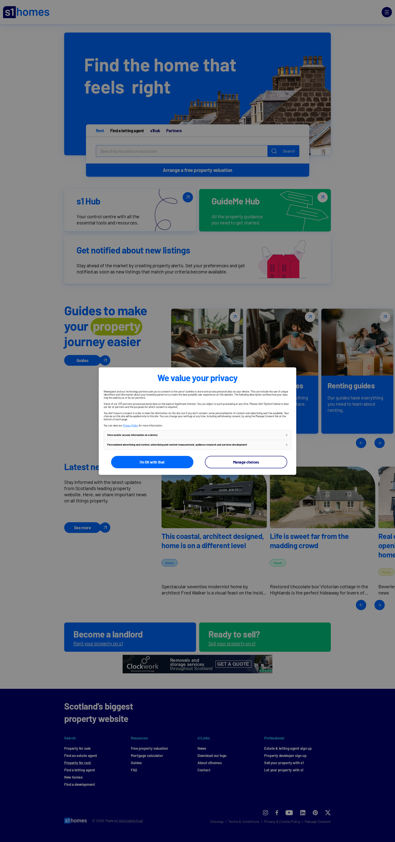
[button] (197, 435)
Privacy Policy (130, 425)
